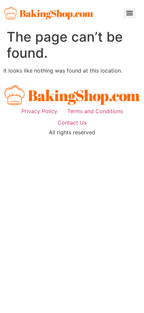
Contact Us (72, 122)
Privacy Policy (39, 111)
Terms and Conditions (95, 111)
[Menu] (130, 13)
